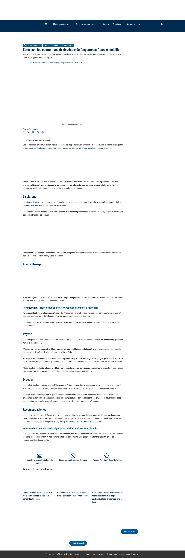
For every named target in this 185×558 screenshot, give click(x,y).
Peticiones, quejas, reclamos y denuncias (121, 554)
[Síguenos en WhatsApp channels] (73, 455)
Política (58, 554)
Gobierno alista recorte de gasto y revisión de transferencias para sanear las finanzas (37, 495)
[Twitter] (31, 533)
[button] (62, 24)
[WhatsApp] (24, 132)
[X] (28, 132)
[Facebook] (38, 132)
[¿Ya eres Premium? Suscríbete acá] (106, 455)
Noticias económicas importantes (58, 45)
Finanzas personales (33, 45)
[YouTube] (46, 533)
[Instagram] (38, 533)
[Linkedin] (35, 533)
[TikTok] (42, 533)
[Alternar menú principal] (46, 24)
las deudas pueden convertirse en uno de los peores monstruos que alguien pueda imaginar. (73, 148)
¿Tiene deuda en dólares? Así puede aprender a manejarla (68, 307)
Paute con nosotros (94, 554)
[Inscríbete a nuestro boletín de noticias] (39, 455)
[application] (70, 24)
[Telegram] (43, 132)
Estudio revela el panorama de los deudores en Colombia (68, 428)
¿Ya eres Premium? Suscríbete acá (107, 460)
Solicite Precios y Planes (74, 554)
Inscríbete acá (129, 531)
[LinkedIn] (33, 132)
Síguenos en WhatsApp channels (73, 460)
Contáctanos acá (78, 543)
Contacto (50, 554)
